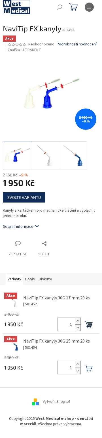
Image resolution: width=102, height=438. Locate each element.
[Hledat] (59, 7)
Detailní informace (18, 227)
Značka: (24, 50)
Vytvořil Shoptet (56, 401)
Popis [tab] (30, 279)
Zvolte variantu (24, 197)
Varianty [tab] (14, 279)
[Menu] (89, 7)
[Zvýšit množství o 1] (77, 321)
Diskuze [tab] (45, 279)
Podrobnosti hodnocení (77, 44)
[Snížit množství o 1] (77, 327)
